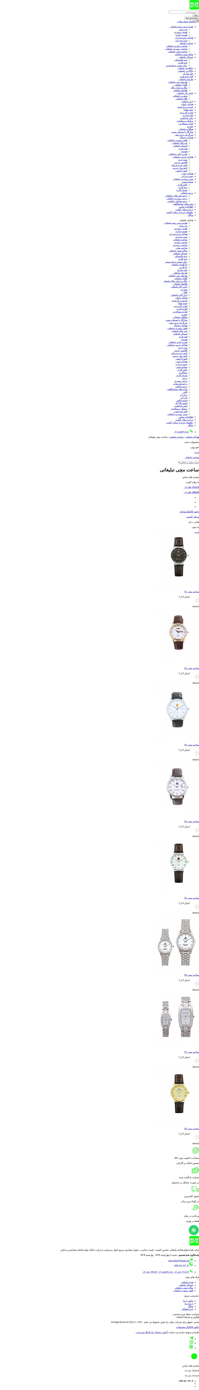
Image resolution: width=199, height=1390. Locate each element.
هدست (184, 151)
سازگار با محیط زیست (182, 132)
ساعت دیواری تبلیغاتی (176, 46)
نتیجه (196, 15)
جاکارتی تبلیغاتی (185, 71)
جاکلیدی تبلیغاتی (185, 68)
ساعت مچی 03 (191, 745)
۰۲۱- (191, 487)
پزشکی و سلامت (185, 121)
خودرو (190, 126)
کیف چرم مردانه (179, 165)
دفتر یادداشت (186, 118)
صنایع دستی (187, 182)
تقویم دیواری (181, 35)
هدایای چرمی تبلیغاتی (183, 157)
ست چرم (182, 159)
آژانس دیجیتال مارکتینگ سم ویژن (152, 1332)
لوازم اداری (187, 115)
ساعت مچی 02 (191, 668)
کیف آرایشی (181, 171)
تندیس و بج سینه (185, 107)
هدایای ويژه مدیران (184, 37)
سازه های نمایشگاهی (183, 204)
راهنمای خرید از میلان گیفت (179, 212)
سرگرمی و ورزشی (184, 134)
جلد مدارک (188, 74)
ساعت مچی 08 (191, 1128)
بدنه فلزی (182, 62)
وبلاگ (190, 215)
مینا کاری (182, 187)
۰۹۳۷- (185, 497)
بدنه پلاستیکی (181, 60)
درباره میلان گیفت (184, 209)
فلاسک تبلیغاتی (180, 90)
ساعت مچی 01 (191, 591)
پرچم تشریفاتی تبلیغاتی (176, 195)
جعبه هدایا (188, 110)
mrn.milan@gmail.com (179, 1260)
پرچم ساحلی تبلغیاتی (177, 201)
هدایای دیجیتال (186, 137)
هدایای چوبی (187, 173)
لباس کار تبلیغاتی (185, 93)
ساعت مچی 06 (191, 975)
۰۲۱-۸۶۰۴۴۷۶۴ (149, 1272)
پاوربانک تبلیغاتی (179, 143)
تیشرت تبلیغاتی (180, 96)
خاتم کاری (182, 184)
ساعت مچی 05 (191, 898)
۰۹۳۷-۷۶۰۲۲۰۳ (180, 1265)
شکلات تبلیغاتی (186, 129)
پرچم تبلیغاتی (186, 193)
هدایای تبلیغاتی (192, 437)
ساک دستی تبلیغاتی (184, 54)
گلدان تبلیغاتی (180, 85)
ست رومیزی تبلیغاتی (183, 179)
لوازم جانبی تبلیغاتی (178, 154)
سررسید (183, 29)
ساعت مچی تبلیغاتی (177, 51)
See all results (192, 18)
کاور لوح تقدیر (186, 76)
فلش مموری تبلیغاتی (177, 140)
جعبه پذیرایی (187, 176)
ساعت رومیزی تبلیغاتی (176, 49)
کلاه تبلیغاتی (181, 98)
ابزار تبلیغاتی (187, 101)
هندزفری (183, 148)
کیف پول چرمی (179, 168)
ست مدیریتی (181, 40)
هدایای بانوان (187, 104)
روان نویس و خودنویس (176, 65)
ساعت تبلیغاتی (186, 43)
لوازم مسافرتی (185, 123)
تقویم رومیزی (180, 32)
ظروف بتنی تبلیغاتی (177, 82)
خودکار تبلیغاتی (186, 57)
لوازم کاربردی (186, 112)
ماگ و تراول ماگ (179, 87)
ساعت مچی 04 (191, 821)
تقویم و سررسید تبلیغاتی (181, 26)
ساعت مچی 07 (191, 1052)
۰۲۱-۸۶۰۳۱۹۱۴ (181, 1272)
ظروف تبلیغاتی (186, 79)
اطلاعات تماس (186, 207)
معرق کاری (181, 190)
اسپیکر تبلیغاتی (180, 146)
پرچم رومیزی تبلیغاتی (177, 198)
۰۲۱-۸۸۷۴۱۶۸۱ (181, 432)
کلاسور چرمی (180, 162)
